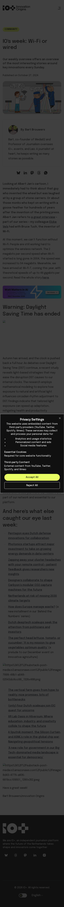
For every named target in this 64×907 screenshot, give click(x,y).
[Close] (59, 418)
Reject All (32, 485)
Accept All (32, 477)
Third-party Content (17, 462)
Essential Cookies (15, 452)
